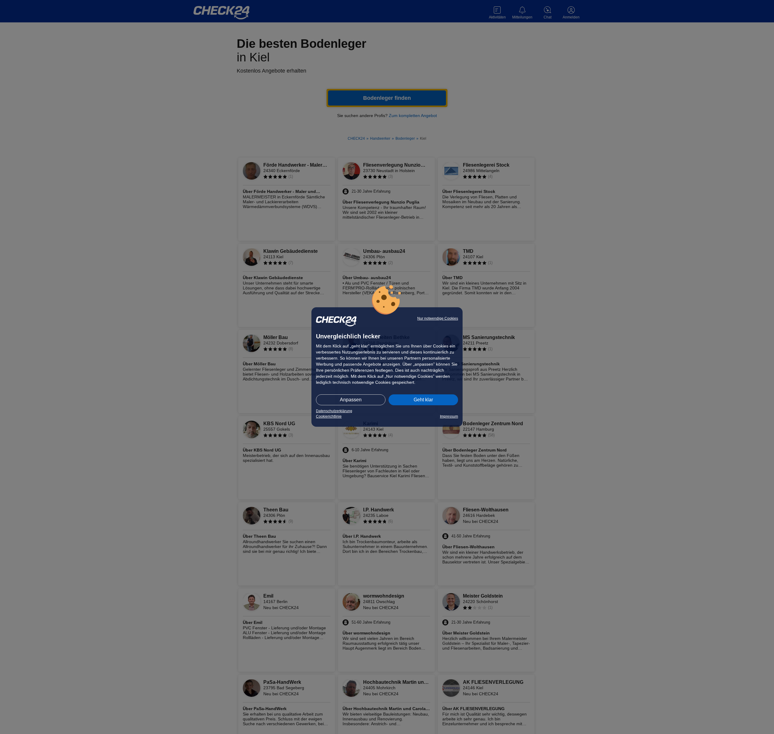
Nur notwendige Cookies (437, 318)
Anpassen (351, 399)
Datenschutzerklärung (334, 411)
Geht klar (423, 399)
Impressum (449, 416)
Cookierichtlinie (329, 416)
